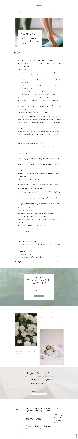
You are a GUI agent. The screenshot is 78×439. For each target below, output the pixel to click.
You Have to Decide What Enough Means (25, 352)
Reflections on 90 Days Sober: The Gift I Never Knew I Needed (31, 257)
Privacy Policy (49, 436)
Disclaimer (62, 436)
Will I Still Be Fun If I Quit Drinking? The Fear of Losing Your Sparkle (32, 256)
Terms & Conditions (53, 436)
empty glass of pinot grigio (31, 207)
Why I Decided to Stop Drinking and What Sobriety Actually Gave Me (32, 258)
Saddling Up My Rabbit (47, 317)
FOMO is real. (60, 50)
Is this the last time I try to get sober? (26, 254)
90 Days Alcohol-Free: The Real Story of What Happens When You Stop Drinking (18, 52)
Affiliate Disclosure (58, 436)
